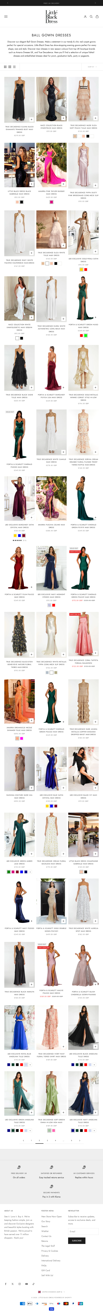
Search (44, 1226)
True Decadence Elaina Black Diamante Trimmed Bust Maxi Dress (19, 129)
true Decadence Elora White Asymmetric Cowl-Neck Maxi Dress (51, 329)
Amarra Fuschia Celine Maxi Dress (51, 526)
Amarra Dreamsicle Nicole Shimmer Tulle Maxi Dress (19, 729)
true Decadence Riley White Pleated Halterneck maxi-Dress (19, 261)
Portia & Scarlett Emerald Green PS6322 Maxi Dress (51, 730)
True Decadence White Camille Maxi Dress (51, 460)
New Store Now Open (51, 1216)
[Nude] (75, 136)
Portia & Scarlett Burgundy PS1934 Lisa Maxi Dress (51, 396)
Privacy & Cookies (49, 1250)
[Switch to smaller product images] (10, 66)
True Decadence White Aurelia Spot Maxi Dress (83, 929)
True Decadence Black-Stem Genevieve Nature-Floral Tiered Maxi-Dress (19, 665)
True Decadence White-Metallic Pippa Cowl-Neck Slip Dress (51, 663)
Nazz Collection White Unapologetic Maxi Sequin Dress (19, 327)
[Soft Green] (49, 1130)
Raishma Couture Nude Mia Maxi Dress (19, 796)
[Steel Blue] (47, 672)
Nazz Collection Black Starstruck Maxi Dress (51, 126)
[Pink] (83, 136)
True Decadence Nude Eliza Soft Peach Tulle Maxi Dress (83, 126)
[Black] (88, 136)
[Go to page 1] (23, 1141)
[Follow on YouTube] (26, 1284)
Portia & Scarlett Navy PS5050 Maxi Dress (19, 929)
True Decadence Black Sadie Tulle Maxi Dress (19, 396)
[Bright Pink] (54, 1130)
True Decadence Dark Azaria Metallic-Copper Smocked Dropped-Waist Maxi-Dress (83, 732)
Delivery (45, 1255)
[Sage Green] (56, 672)
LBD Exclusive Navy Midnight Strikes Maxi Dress (51, 595)
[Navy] (26, 872)
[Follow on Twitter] (12, 1284)
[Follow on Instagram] (19, 1284)
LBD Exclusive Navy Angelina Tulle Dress (83, 1121)
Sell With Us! (47, 1275)
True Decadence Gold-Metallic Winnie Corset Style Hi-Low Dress (83, 398)
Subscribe (77, 1240)
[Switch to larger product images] (5, 66)
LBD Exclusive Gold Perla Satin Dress (83, 260)
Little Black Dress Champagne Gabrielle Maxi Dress (83, 862)
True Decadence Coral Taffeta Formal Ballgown (83, 661)
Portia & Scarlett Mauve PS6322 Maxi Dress (51, 991)
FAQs (43, 1265)
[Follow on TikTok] (33, 1284)
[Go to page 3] (80, 1141)
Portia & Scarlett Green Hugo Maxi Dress (83, 326)
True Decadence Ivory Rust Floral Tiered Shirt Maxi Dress (51, 1055)
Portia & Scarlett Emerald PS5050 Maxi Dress (19, 465)
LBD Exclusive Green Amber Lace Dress (19, 862)
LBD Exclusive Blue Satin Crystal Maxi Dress (51, 796)
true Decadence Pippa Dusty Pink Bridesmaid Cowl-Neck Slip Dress (83, 195)
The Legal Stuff (48, 1245)
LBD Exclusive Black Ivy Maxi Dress (83, 796)
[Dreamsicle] (17, 738)
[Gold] (81, 269)
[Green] (86, 335)
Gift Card (45, 1270)
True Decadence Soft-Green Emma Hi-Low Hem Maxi (51, 1121)
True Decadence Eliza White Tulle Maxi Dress (51, 254)
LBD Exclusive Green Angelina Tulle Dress (19, 1121)
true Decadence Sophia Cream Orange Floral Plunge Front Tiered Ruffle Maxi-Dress (83, 462)
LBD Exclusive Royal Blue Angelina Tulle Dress (19, 1055)
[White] (79, 136)
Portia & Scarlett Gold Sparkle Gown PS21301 (51, 929)
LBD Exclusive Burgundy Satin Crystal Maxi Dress (19, 526)
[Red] (86, 269)
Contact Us (46, 1236)
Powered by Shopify (63, 1297)
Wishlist (44, 1231)
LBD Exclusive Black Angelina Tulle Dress (83, 1055)
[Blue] (19, 535)
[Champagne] (17, 202)
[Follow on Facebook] (5, 1284)
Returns (44, 1241)
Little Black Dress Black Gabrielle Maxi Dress (19, 192)
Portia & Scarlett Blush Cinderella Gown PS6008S (83, 993)
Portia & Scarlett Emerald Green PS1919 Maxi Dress (83, 526)
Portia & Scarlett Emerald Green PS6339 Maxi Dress (83, 595)
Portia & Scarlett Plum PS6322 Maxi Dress (19, 595)
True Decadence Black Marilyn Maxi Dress (19, 993)
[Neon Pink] (21, 738)
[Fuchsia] (51, 202)
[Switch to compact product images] (14, 66)
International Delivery (50, 1260)
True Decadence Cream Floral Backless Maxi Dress (51, 862)
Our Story (45, 1221)
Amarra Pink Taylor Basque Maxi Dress (51, 192)
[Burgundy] (24, 535)
